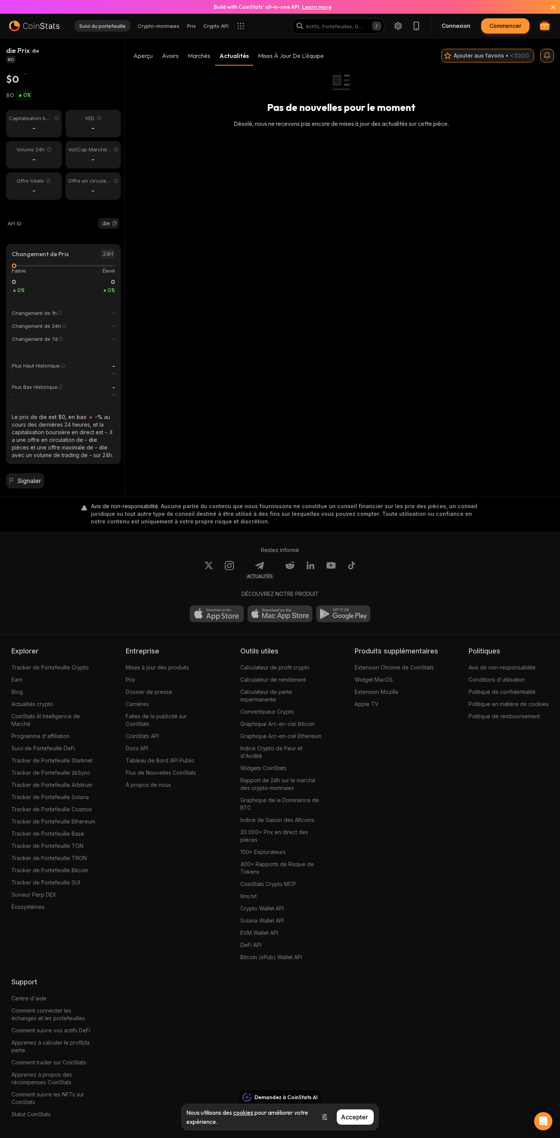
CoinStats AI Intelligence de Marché (45, 720)
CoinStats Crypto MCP (268, 884)
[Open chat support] (543, 1121)
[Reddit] (289, 570)
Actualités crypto (32, 704)
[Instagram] (229, 570)
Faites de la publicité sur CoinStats (156, 720)
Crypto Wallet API (262, 908)
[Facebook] (351, 570)
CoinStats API (142, 736)
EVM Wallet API (259, 932)
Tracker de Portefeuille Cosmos (51, 809)
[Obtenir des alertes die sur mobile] (547, 56)
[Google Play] (343, 613)
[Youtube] (331, 570)
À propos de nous (148, 785)
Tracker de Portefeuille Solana (50, 797)
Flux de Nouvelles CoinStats (161, 772)
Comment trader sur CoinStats (48, 1062)
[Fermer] (548, 7)
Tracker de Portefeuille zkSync (50, 772)
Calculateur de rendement (273, 679)
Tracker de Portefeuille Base (47, 833)
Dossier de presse (149, 692)
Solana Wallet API (262, 920)
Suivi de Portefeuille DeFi (43, 748)
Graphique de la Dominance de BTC (279, 804)
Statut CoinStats (31, 1114)
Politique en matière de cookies (509, 704)
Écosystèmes (28, 907)
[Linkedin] (310, 570)
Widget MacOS (374, 679)
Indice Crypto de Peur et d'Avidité (271, 752)
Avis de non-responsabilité (502, 667)
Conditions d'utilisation (497, 679)
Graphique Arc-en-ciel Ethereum (281, 736)
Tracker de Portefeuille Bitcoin (49, 870)
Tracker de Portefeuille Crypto (50, 667)
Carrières (137, 704)
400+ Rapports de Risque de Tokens (277, 868)
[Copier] (115, 223)
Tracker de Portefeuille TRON (49, 858)
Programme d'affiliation (40, 736)
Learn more (316, 6)
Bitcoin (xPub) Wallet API (271, 957)
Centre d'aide (28, 998)
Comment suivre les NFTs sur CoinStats (47, 1098)
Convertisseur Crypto (267, 711)
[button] (115, 223)
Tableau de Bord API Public (160, 760)
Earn (16, 679)
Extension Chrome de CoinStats (394, 667)
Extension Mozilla (376, 692)
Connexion (456, 25)
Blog (17, 692)
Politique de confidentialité (502, 692)
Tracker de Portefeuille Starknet (52, 760)
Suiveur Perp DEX (33, 894)
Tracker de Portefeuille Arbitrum (51, 785)
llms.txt (248, 896)
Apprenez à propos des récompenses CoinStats (41, 1078)
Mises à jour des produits (157, 667)
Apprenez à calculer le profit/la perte (50, 1046)
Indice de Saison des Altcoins (277, 820)
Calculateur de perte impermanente (266, 696)
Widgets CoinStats (263, 768)
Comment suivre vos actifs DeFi (50, 1030)
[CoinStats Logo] (34, 26)
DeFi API (250, 945)
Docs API (137, 748)
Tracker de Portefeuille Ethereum (53, 821)
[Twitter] (208, 570)
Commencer (505, 25)
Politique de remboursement (504, 716)
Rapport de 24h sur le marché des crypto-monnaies (277, 784)
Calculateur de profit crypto (275, 667)
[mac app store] (280, 613)
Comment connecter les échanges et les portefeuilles (48, 1014)
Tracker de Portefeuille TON (47, 846)
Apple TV (367, 704)
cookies (243, 1112)
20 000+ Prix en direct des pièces (274, 836)
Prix (130, 679)
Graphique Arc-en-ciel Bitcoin (277, 724)
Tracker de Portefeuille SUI (45, 882)
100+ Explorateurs (263, 852)
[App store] (217, 613)
